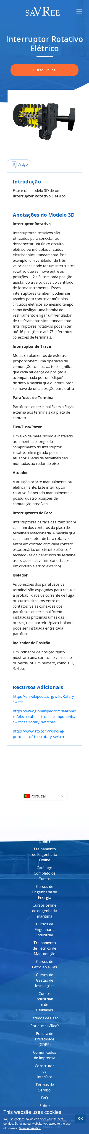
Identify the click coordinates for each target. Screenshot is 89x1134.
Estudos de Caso (45, 1018)
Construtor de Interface (44, 1071)
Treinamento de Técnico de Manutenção (44, 948)
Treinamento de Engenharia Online (44, 854)
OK (80, 1118)
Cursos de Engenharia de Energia (44, 892)
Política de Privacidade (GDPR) (44, 1039)
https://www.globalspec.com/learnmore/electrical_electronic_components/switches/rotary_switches (44, 716)
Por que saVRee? (44, 1025)
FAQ (44, 1097)
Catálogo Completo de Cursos (44, 873)
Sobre (44, 1105)
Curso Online (44, 70)
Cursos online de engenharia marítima (44, 911)
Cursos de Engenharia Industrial (45, 929)
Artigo (22, 164)
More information (30, 1128)
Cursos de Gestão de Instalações (44, 980)
